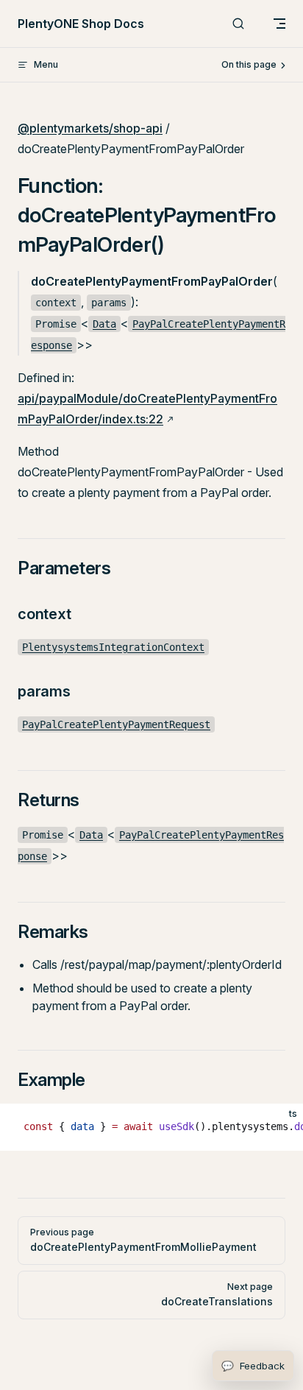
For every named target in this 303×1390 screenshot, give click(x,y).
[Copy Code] (279, 1127)
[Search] (238, 24)
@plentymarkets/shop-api (90, 128)
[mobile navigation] (279, 23)
